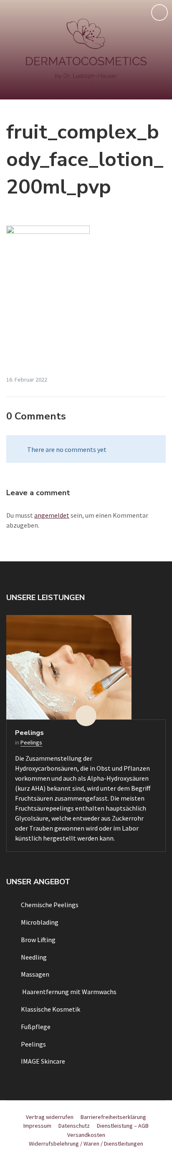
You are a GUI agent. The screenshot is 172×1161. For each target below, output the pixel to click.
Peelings (29, 732)
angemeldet (51, 515)
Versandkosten (86, 1135)
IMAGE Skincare (43, 1061)
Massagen (35, 974)
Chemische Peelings (49, 905)
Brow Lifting (38, 939)
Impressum (37, 1125)
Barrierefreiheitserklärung (113, 1117)
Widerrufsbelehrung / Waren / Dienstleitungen (86, 1143)
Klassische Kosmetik (50, 1009)
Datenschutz (74, 1125)
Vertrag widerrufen (49, 1117)
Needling (34, 957)
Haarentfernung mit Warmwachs (68, 991)
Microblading (39, 922)
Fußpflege (36, 1026)
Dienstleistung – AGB (123, 1125)
